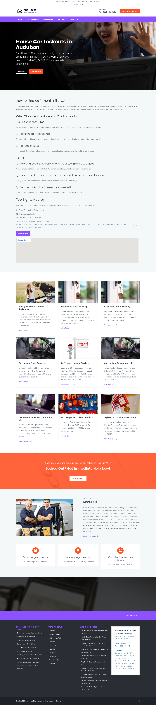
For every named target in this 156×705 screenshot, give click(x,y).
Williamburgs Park (55, 638)
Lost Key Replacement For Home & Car (29, 655)
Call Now (21, 71)
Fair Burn (52, 642)
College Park (53, 653)
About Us (61, 19)
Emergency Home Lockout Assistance (29, 633)
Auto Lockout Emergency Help (27, 651)
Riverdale (52, 631)
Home (20, 19)
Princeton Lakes (54, 660)
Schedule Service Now (130, 11)
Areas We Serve (32, 19)
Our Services (48, 19)
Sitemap (58, 701)
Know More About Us (90, 536)
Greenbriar (52, 664)
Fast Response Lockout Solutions (28, 658)
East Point (52, 656)
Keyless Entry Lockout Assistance (28, 662)
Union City (52, 645)
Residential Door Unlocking (26, 637)
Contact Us (77, 4)
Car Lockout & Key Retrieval (26, 644)
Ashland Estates (54, 634)
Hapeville (52, 649)
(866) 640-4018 (109, 11)
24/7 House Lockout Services (26, 647)
